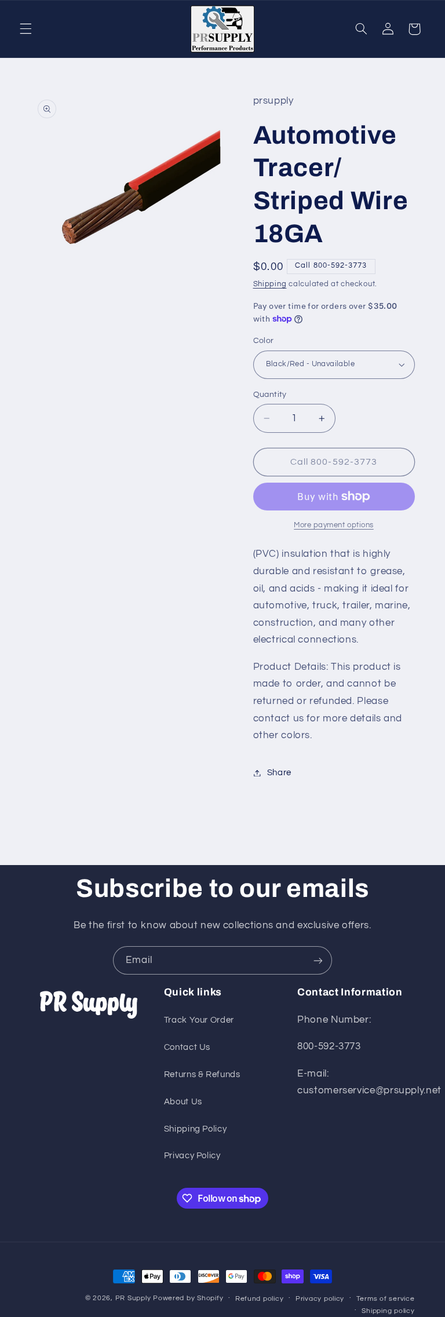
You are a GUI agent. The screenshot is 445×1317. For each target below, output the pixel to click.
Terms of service (385, 1299)
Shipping (270, 284)
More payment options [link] (334, 525)
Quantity (270, 395)
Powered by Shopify (188, 1298)
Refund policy (259, 1299)
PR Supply (133, 1298)
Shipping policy (388, 1311)
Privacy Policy (192, 1155)
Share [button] (279, 772)
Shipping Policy (195, 1129)
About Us (183, 1101)
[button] (25, 29)
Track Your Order (199, 1020)
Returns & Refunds (202, 1074)
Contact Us (187, 1047)
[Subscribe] (318, 960)
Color (263, 341)
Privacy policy (320, 1299)
